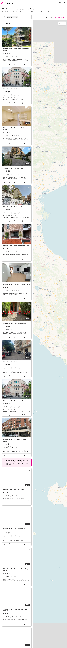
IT (60, 3)
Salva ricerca (60, 17)
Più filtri (50, 17)
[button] (48, 344)
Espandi (63, 23)
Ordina (7, 23)
